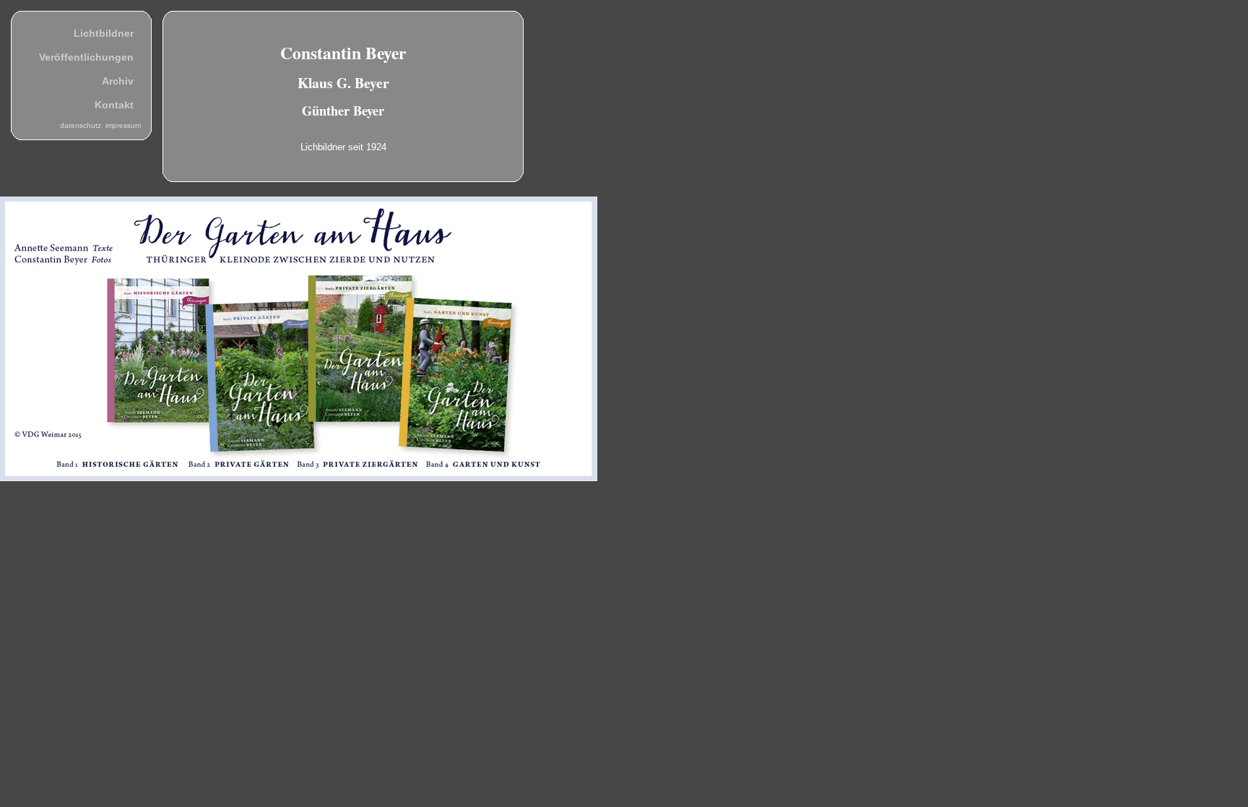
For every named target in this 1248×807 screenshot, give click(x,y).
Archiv (118, 81)
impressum (123, 125)
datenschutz (82, 125)
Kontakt (114, 105)
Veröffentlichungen (86, 57)
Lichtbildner (104, 33)
